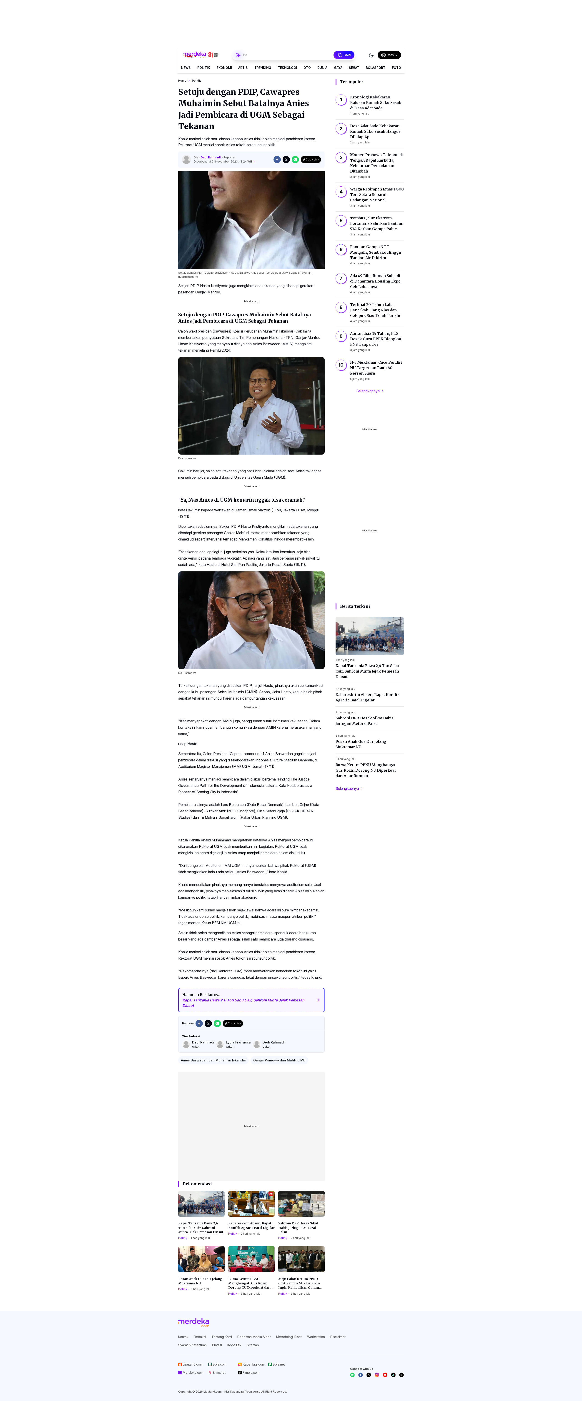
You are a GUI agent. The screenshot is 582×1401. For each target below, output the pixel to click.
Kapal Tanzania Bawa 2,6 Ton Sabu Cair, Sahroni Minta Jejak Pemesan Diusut (200, 1227)
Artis (243, 68)
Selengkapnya (368, 391)
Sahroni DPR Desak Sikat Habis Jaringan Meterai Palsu (298, 1227)
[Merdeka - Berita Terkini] (201, 55)
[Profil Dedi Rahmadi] (186, 159)
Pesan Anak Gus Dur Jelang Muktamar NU (200, 1281)
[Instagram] (377, 1375)
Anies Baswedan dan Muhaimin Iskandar (213, 1060)
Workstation (316, 1337)
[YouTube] (385, 1375)
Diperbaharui (223, 161)
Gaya (338, 68)
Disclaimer (338, 1337)
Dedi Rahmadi (211, 157)
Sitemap (253, 1345)
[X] (368, 1375)
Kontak (183, 1337)
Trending (262, 68)
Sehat (354, 68)
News (186, 68)
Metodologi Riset (289, 1337)
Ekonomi (224, 68)
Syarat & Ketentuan (192, 1345)
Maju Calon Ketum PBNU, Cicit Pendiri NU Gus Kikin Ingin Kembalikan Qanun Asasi (299, 1283)
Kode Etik (234, 1345)
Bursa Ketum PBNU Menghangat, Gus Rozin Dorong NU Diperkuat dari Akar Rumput (249, 1283)
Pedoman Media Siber (254, 1337)
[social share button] (277, 159)
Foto (396, 68)
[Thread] (401, 1375)
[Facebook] (360, 1375)
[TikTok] (393, 1375)
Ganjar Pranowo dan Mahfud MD (279, 1060)
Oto (307, 68)
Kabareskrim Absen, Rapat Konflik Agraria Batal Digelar (251, 1225)
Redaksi (200, 1337)
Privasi (217, 1345)
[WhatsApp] (352, 1375)
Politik (203, 68)
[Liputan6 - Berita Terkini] (193, 1322)
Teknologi (287, 68)
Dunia (322, 68)
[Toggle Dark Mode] (371, 55)
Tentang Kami (221, 1337)
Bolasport (375, 68)
